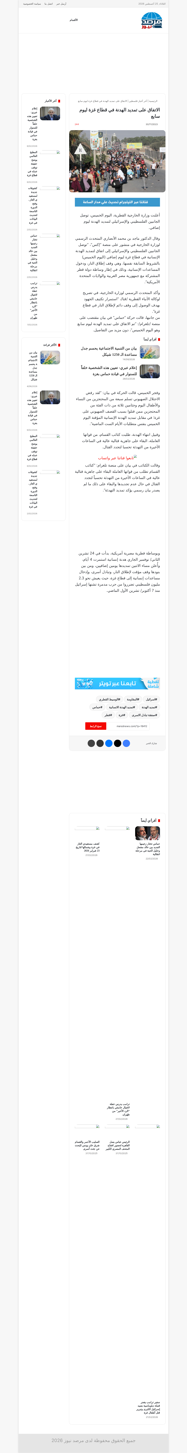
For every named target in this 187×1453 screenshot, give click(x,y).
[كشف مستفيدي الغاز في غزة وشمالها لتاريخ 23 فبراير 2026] (87, 833)
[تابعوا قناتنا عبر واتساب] (117, 458)
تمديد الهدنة (148, 707)
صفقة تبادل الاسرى (143, 715)
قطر (107, 715)
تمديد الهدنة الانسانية (121, 707)
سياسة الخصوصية (32, 3)
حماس (96, 707)
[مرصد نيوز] (152, 20)
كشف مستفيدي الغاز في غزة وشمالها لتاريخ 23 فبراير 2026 (88, 847)
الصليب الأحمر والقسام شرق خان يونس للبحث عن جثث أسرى (87, 1145)
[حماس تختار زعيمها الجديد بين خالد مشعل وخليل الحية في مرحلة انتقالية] (147, 833)
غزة (121, 715)
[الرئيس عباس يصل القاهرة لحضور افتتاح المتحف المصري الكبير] (117, 1131)
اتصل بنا (49, 3)
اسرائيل (150, 699)
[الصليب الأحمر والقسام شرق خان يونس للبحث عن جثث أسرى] (87, 1131)
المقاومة (132, 699)
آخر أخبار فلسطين (138, 100)
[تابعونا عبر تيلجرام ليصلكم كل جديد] (117, 202)
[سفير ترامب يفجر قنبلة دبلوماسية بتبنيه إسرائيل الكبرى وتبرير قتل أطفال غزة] (147, 1261)
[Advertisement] (93, 62)
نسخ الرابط (96, 726)
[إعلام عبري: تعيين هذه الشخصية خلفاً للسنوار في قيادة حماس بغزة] (150, 371)
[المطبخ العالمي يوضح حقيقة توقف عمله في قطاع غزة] (50, 157)
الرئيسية (153, 100)
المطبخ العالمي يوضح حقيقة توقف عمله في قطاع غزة (32, 164)
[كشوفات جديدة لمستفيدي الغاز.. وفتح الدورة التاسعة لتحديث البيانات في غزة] (50, 193)
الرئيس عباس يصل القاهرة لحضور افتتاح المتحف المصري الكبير (118, 1145)
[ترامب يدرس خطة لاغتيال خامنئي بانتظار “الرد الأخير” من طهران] (117, 963)
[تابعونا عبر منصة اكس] (117, 683)
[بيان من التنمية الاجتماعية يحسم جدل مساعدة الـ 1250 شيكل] (150, 352)
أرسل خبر (61, 3)
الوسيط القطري (108, 699)
